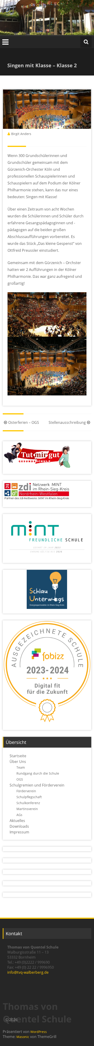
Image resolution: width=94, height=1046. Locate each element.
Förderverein (26, 791)
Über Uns (18, 761)
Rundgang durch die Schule (37, 773)
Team (20, 767)
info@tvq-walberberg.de (28, 972)
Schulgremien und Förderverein (37, 785)
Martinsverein (27, 809)
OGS (19, 779)
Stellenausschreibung (67, 422)
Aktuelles (17, 820)
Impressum (19, 832)
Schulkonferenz (28, 803)
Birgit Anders (21, 134)
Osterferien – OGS (23, 422)
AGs (19, 815)
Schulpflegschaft (29, 797)
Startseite (18, 755)
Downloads (19, 826)
